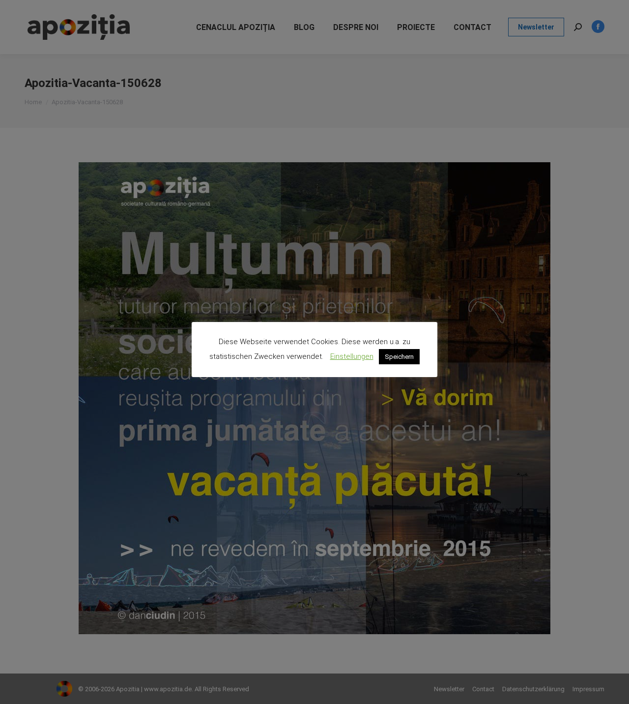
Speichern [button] (399, 356)
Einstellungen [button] (351, 356)
